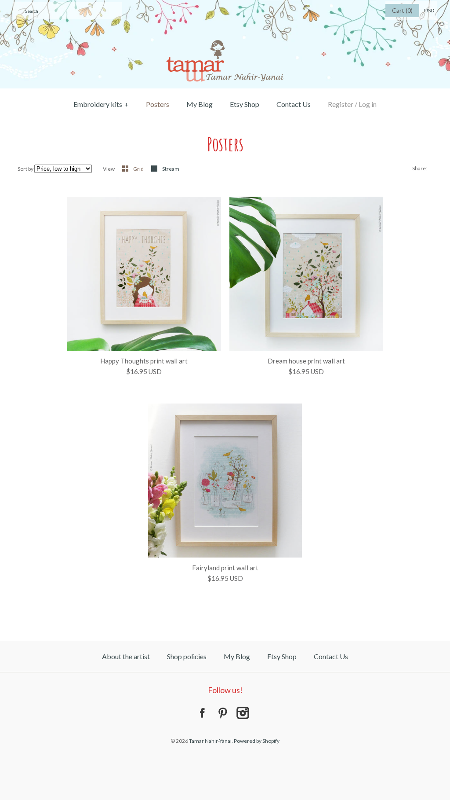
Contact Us (293, 104)
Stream (170, 168)
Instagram (242, 713)
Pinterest (222, 713)
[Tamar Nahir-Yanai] (225, 5)
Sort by (25, 168)
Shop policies (187, 656)
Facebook (202, 713)
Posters (157, 104)
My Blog (199, 104)
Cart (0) (402, 10)
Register (340, 104)
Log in (368, 104)
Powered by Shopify (256, 741)
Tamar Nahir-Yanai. (211, 741)
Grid (139, 168)
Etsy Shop (244, 104)
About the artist (126, 656)
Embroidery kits (101, 104)
